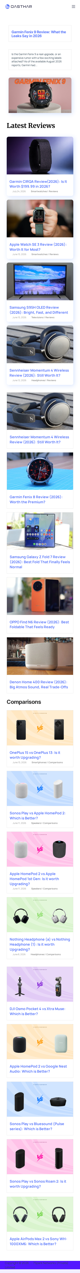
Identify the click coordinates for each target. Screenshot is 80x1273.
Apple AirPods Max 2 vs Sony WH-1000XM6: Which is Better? (38, 1241)
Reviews (53, 191)
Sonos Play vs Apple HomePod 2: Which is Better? (38, 816)
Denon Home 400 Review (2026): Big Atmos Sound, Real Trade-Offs (39, 684)
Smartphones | (40, 762)
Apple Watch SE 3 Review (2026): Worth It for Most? (38, 247)
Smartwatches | (39, 191)
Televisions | (38, 317)
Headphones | (38, 380)
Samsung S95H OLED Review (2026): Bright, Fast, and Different (38, 310)
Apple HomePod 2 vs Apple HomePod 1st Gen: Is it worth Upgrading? (34, 878)
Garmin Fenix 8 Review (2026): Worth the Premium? (36, 499)
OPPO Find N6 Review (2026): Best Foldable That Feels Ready (39, 624)
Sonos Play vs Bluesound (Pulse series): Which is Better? (37, 1126)
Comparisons (55, 762)
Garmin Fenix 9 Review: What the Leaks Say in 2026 (39, 34)
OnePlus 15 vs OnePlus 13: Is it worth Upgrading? (35, 755)
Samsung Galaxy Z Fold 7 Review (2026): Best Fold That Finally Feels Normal (40, 561)
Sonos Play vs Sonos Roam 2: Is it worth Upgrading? (38, 1184)
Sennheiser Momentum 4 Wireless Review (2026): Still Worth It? (39, 373)
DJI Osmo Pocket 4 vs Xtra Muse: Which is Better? (37, 1011)
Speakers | (36, 823)
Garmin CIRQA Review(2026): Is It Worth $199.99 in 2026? (38, 184)
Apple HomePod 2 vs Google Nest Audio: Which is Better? (38, 1069)
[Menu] (73, 6)
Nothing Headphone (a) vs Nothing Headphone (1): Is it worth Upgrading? (40, 944)
